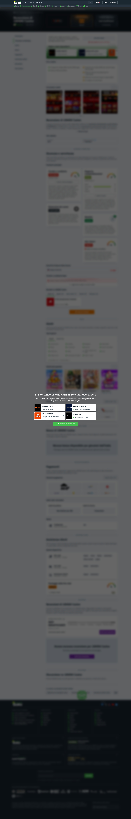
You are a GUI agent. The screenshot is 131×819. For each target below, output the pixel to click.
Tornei (80, 6)
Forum (63, 6)
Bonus (42, 6)
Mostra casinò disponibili (66, 424)
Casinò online (26, 6)
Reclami (55, 6)
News (86, 6)
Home (17, 6)
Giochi (35, 6)
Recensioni (71, 6)
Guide (48, 6)
